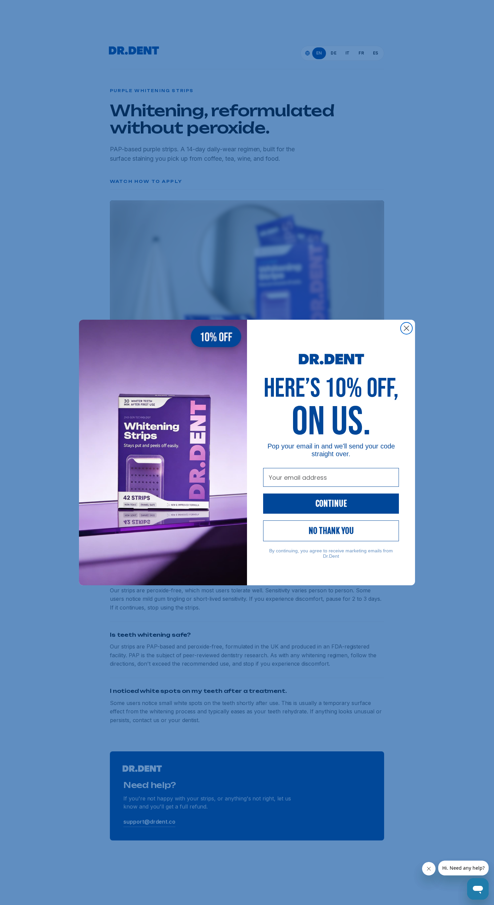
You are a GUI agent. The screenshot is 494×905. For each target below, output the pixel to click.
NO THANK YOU (331, 531)
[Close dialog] (406, 328)
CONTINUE (331, 504)
